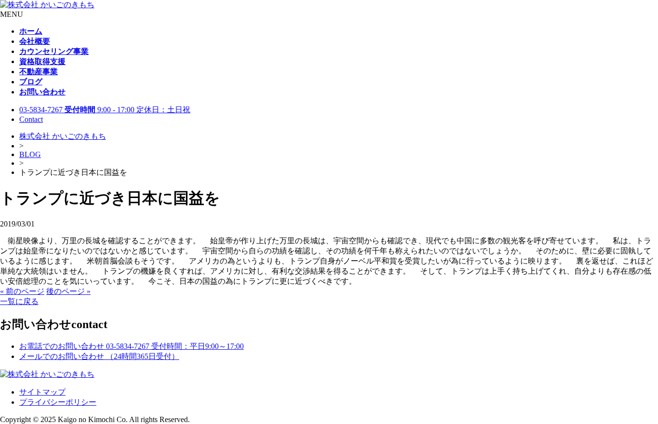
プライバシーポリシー (57, 402)
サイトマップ (42, 392)
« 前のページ (22, 291)
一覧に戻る (19, 301)
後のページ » (68, 291)
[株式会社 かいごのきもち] (47, 4)
